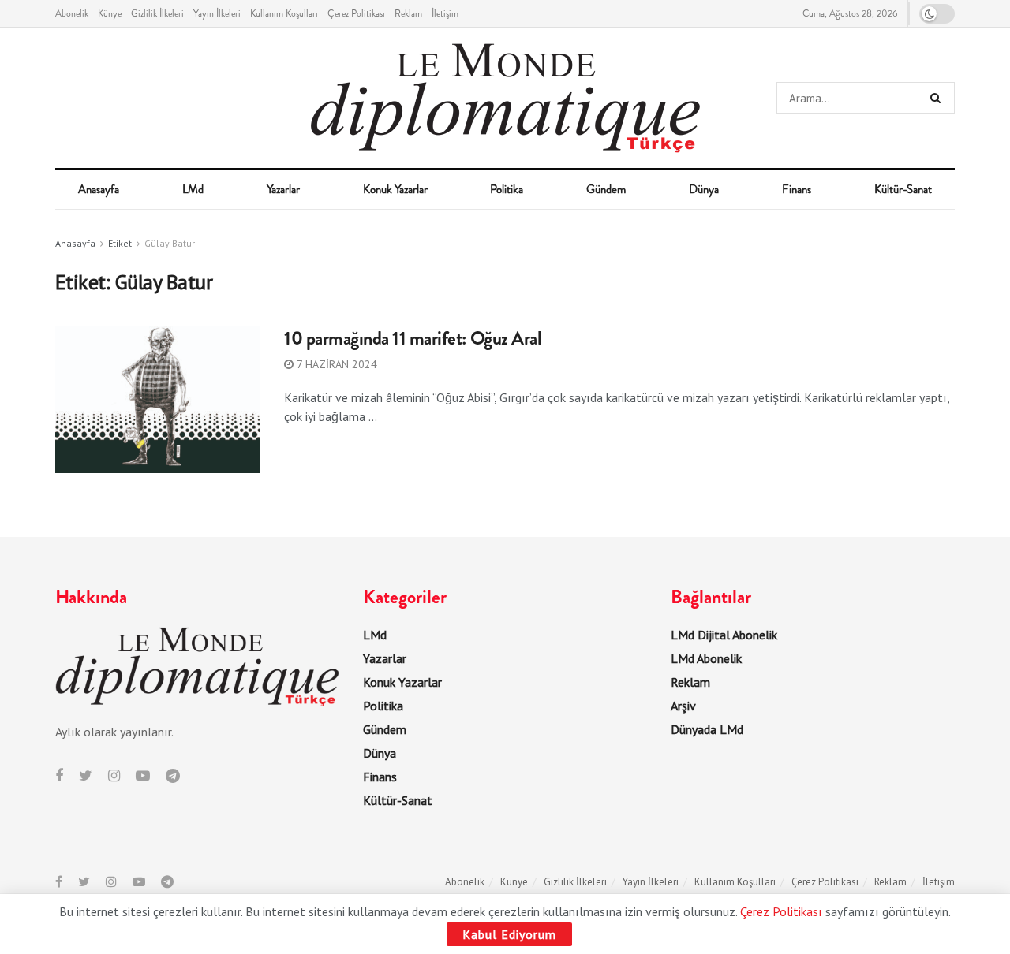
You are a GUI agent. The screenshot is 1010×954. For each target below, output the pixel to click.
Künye (110, 13)
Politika (506, 189)
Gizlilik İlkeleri (157, 13)
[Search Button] (938, 98)
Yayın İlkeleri (217, 13)
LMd (193, 189)
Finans (796, 189)
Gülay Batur (169, 243)
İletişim (445, 13)
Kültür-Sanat (903, 189)
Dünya (704, 189)
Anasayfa (98, 189)
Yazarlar (283, 189)
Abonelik (71, 13)
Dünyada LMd (707, 729)
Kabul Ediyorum (509, 934)
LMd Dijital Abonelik (724, 635)
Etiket (120, 243)
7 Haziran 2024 (335, 364)
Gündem (606, 189)
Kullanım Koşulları (284, 13)
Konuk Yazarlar (395, 189)
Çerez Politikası (356, 13)
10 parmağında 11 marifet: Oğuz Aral (412, 338)
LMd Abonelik (706, 658)
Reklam (408, 13)
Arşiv (683, 706)
